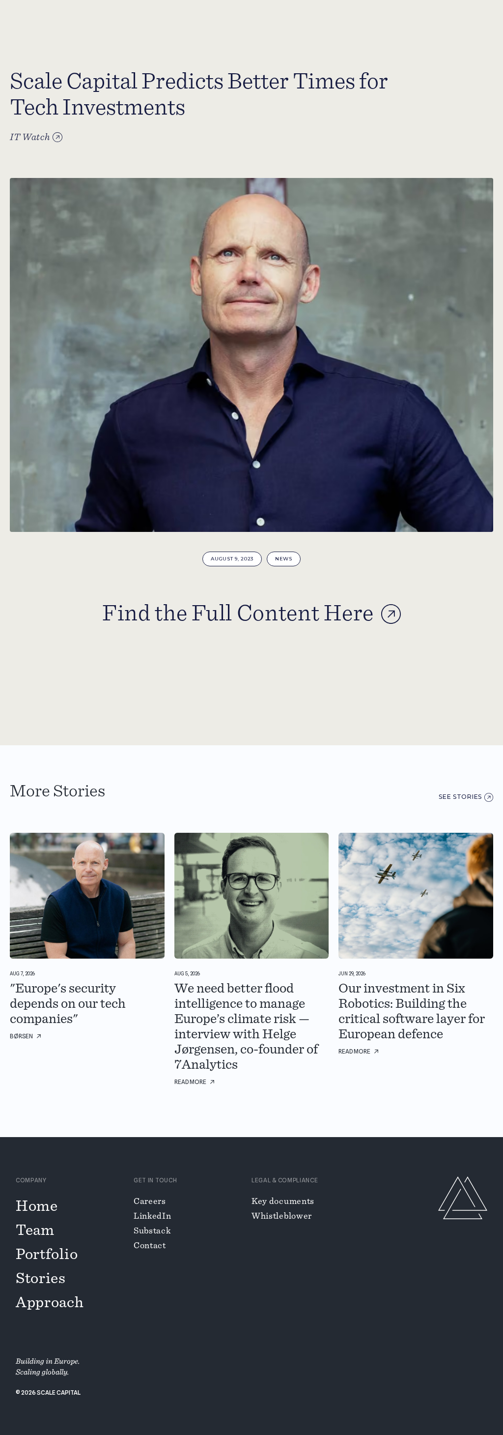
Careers (150, 1201)
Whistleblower (282, 1216)
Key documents (283, 1201)
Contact (150, 1245)
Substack (152, 1231)
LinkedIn (152, 1216)
